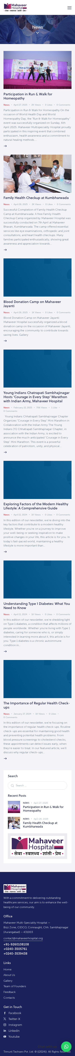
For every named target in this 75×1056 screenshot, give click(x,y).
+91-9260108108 (16, 944)
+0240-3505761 (15, 949)
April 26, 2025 (21, 204)
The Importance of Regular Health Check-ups (36, 705)
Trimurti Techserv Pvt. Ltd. (18, 1051)
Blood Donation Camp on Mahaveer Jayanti (32, 303)
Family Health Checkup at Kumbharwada (36, 197)
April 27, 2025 (20, 104)
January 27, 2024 (22, 713)
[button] (66, 1046)
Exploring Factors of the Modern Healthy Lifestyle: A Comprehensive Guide (35, 506)
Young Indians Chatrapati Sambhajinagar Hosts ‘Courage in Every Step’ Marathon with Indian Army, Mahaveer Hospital (36, 396)
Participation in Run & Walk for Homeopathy (27, 96)
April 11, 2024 (20, 514)
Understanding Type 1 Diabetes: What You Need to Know (36, 605)
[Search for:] (37, 785)
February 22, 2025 (23, 407)
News (6, 104)
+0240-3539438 (15, 953)
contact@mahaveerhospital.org (23, 938)
